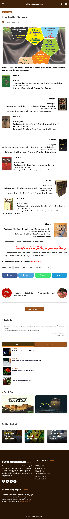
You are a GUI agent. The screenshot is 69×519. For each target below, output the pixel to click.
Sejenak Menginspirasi (42, 473)
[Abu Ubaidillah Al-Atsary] (34, 4)
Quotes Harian (40, 468)
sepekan (38, 267)
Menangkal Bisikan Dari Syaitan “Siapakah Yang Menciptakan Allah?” (57, 432)
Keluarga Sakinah (41, 476)
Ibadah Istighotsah (32, 437)
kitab (24, 267)
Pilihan (18, 345)
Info (10, 267)
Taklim (47, 267)
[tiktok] (15, 481)
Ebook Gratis (39, 471)
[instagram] (11, 481)
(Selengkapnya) (25, 501)
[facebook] (3, 481)
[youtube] (7, 481)
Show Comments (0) (34, 309)
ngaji (31, 267)
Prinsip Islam (7, 12)
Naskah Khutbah (40, 479)
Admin (8, 22)
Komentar (50, 345)
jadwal (17, 267)
